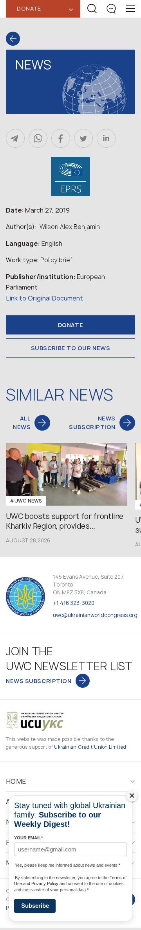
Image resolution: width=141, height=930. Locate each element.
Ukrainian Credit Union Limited (90, 747)
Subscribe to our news (70, 348)
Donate (70, 325)
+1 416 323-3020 (73, 602)
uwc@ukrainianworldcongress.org (95, 615)
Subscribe (35, 905)
